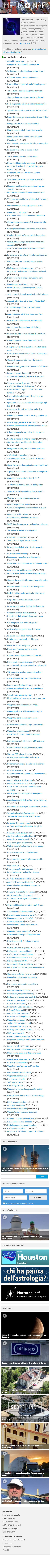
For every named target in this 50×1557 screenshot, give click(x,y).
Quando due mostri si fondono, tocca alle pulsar (27, 580)
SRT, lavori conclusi (15, 1033)
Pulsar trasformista (15, 921)
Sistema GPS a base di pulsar (19, 754)
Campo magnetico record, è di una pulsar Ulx (26, 222)
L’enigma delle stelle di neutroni (21, 891)
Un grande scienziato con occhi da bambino (25, 1039)
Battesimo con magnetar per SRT (21, 997)
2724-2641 (11, 1532)
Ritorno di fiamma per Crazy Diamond (23, 934)
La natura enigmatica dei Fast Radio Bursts (25, 606)
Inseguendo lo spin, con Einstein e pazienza (26, 448)
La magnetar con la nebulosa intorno (23, 757)
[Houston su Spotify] (25, 1266)
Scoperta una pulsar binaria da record (23, 599)
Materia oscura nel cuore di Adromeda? (24, 678)
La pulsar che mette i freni (18, 822)
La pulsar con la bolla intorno (19, 635)
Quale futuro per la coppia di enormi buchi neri (27, 465)
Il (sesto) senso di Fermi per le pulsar (23, 941)
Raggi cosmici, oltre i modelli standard (23, 734)
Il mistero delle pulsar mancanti (20, 915)
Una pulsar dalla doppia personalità (22, 717)
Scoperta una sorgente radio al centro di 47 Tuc (27, 117)
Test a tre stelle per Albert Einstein (22, 540)
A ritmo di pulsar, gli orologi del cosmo (23, 629)
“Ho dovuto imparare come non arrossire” (25, 179)
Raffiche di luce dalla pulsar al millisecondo (25, 593)
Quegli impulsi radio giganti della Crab (23, 327)
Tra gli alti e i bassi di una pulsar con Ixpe (24, 90)
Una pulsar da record (16, 1020)
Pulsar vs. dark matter (16, 537)
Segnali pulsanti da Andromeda (20, 813)
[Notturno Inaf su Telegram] (25, 1301)
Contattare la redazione (12, 1546)
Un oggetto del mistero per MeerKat (23, 123)
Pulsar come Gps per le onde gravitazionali (25, 763)
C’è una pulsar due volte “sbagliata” (22, 622)
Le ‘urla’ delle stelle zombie (19, 878)
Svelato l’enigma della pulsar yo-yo (22, 156)
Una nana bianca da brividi (18, 931)
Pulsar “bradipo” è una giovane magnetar (25, 747)
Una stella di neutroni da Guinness (22, 1112)
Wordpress (9, 1543)
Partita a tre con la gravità (18, 947)
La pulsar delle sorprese (17, 1062)
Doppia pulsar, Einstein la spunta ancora (24, 287)
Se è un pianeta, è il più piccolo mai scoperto (26, 103)
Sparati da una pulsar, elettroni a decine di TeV (27, 110)
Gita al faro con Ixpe (15, 61)
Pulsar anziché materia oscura (20, 662)
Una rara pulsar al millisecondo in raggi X (24, 711)
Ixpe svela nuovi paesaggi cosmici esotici (24, 205)
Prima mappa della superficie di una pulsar (25, 432)
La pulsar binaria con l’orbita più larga (23, 872)
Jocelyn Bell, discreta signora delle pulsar (25, 484)
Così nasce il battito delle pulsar (20, 386)
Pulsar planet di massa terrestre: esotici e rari (26, 228)
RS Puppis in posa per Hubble (20, 951)
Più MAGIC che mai (15, 1010)
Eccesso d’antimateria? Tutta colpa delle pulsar (27, 425)
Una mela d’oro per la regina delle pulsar (24, 1089)
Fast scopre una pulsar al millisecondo (23, 557)
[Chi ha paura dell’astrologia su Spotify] (25, 1284)
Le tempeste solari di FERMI (19, 1029)
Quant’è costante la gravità (18, 839)
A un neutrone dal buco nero (19, 570)
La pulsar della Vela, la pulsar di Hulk (22, 149)
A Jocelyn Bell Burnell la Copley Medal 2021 (26, 301)
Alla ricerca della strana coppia (20, 911)
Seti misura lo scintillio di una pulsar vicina (25, 71)
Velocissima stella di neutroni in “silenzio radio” (27, 563)
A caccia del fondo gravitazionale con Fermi (26, 248)
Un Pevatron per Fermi (17, 212)
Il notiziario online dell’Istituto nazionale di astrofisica (25, 10)
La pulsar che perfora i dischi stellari (22, 852)
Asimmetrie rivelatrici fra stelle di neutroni (25, 376)
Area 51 (6, 1550)
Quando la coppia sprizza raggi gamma (23, 497)
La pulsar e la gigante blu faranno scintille (25, 859)
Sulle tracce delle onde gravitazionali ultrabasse (27, 294)
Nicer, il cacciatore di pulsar (19, 645)
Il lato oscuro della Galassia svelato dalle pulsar (27, 353)
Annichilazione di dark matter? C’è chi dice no (26, 800)
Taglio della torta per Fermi (19, 1023)
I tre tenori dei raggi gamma (19, 895)
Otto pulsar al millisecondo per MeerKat (24, 320)
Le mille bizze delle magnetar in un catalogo (26, 573)
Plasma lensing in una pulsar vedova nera (25, 277)
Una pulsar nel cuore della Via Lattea (23, 64)
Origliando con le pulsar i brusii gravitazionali (26, 271)
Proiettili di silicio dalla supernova (21, 612)
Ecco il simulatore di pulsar (18, 990)
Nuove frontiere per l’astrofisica (21, 783)
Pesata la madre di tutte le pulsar (21, 438)
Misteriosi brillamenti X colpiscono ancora (25, 724)
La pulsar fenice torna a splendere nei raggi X (26, 665)
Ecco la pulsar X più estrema (19, 685)
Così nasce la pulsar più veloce (20, 954)
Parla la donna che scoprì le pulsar (21, 1125)
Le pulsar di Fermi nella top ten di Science (25, 1131)
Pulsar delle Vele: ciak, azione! (20, 1006)
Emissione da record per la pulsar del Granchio (27, 806)
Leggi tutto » (24, 43)
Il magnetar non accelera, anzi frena (22, 983)
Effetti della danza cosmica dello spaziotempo (27, 415)
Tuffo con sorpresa (15, 1082)
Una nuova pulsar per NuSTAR (20, 918)
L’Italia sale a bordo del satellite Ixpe (22, 639)
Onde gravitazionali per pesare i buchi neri (25, 967)
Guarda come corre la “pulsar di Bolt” (23, 478)
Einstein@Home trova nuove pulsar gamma (26, 698)
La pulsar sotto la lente (17, 553)
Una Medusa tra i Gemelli (18, 284)
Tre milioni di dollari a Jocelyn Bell (22, 530)
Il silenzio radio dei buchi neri (19, 832)
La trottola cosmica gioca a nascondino (23, 898)
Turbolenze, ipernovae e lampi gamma (23, 816)
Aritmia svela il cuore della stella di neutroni (26, 458)
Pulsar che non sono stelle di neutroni (23, 172)
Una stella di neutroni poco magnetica (23, 885)
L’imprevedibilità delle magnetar (21, 163)
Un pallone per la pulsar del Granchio (23, 1065)
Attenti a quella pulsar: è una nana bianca (25, 688)
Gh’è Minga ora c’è (15, 1085)
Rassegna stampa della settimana (21, 1118)
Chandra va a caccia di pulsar (19, 694)
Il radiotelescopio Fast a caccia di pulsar (24, 307)
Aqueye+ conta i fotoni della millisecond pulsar (27, 471)
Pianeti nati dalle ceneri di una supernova (25, 616)
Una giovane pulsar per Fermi (20, 1059)
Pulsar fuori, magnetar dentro (20, 993)
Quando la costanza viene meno (21, 974)
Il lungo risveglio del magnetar (20, 869)
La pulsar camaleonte (16, 1003)
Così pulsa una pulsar (16, 1128)
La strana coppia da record (18, 373)
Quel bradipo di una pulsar (18, 504)
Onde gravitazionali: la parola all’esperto (24, 793)
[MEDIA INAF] (25, 8)
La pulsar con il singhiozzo (18, 1016)
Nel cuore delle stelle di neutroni (21, 1049)
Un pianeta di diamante (17, 1075)
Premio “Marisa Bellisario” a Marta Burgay (25, 1095)
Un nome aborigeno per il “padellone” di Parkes (27, 366)
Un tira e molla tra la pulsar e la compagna (25, 846)
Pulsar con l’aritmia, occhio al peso (22, 649)
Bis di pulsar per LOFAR (17, 960)
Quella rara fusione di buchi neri (21, 836)
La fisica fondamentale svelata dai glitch (24, 826)
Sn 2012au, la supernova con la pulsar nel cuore (27, 524)
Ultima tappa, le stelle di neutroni (21, 422)
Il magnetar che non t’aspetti (19, 1121)
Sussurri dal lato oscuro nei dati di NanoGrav (26, 333)
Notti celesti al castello (17, 1108)
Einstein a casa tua (15, 770)
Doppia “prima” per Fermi (18, 1013)
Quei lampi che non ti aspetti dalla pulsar (24, 442)
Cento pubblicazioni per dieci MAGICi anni (25, 905)
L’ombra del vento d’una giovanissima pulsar (26, 235)
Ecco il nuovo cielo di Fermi (19, 1072)
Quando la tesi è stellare (17, 514)
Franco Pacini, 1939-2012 (18, 1046)
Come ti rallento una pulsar (19, 1036)
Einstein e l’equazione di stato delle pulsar (25, 586)
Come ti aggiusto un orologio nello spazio (25, 340)
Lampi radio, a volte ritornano (20, 780)
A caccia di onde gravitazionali (20, 882)
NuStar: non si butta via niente (20, 268)
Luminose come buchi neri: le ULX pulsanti (25, 740)
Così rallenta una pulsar (17, 455)
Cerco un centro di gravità (18, 383)
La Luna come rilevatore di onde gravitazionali (27, 255)
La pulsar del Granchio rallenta (20, 964)
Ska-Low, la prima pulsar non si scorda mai (25, 97)
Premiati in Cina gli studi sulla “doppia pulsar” (26, 84)
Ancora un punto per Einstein (19, 1000)
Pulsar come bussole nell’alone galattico (24, 409)
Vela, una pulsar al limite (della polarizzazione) (27, 199)
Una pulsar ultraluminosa (18, 731)
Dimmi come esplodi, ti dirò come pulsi (24, 1052)
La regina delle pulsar (16, 1105)
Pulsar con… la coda (16, 1079)
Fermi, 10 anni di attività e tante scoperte (25, 547)
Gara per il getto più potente (19, 842)
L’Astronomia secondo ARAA (19, 957)
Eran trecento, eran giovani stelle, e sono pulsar (27, 143)
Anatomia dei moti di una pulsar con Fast (24, 314)
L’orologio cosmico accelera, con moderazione (26, 773)
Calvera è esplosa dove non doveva (22, 77)
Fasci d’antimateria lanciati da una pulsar (24, 261)
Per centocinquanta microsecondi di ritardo (25, 192)
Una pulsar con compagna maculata (22, 704)
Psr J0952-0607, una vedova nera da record (26, 215)
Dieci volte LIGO (14, 865)
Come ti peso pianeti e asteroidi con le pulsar (26, 507)
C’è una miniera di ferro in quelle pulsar (24, 672)
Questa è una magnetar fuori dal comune (25, 360)
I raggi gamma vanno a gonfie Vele (22, 924)
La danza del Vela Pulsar (17, 1026)
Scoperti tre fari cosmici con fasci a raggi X (25, 491)
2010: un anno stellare (16, 1102)
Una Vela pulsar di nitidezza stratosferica (24, 130)
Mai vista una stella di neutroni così (22, 517)
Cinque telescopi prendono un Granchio (24, 655)
